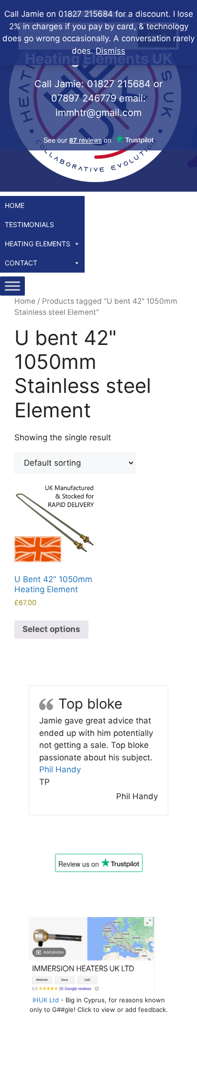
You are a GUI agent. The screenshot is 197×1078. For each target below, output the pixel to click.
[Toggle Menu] (12, 285)
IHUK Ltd (46, 1000)
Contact (21, 263)
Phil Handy (60, 769)
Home (14, 205)
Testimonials (29, 224)
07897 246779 (83, 98)
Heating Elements (37, 244)
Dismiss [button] (110, 51)
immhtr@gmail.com (98, 112)
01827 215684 (119, 84)
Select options (51, 629)
